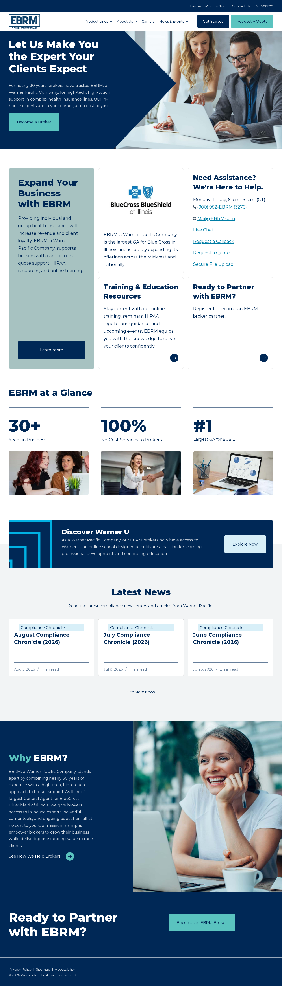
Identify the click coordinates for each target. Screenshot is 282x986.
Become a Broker (34, 122)
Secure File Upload (213, 264)
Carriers (148, 21)
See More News (141, 692)
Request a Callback (213, 241)
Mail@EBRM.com (216, 218)
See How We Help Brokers (35, 856)
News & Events (172, 21)
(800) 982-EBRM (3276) (222, 207)
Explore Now (245, 544)
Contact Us (241, 6)
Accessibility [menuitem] (65, 969)
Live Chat (203, 230)
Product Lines (97, 21)
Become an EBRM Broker (202, 922)
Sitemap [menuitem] (43, 969)
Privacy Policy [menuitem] (20, 969)
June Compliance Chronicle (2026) (217, 638)
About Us (125, 21)
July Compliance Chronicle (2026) (127, 638)
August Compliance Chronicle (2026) (42, 638)
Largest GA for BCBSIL (209, 6)
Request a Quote (211, 252)
